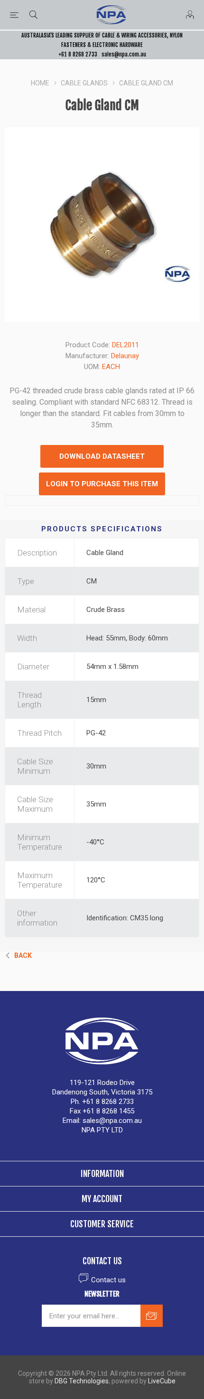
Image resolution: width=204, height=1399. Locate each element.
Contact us (108, 1280)
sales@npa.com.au (124, 54)
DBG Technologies (82, 1381)
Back (23, 955)
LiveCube (162, 1381)
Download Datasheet (102, 456)
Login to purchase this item (102, 484)
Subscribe (151, 1316)
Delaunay (125, 356)
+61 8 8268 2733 (77, 54)
